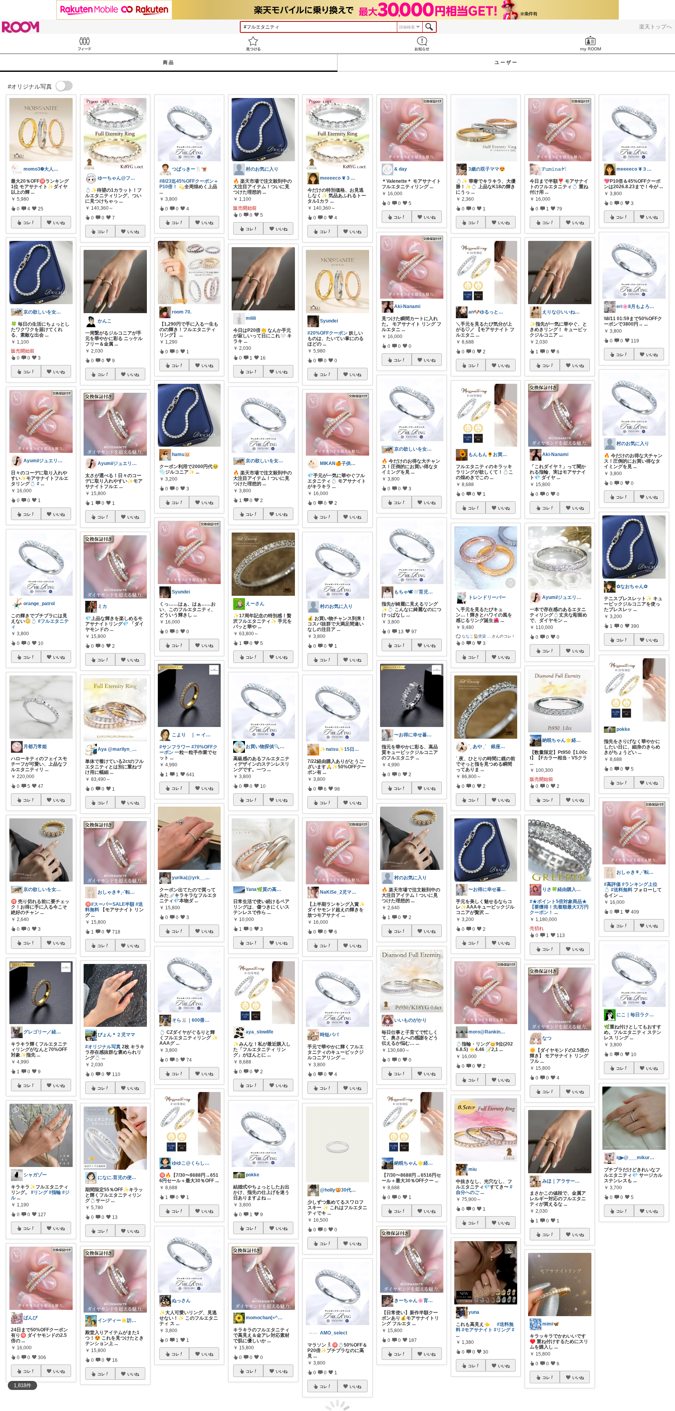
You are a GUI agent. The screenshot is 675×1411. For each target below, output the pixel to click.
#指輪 (55, 1192)
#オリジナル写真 (103, 1046)
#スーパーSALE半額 (112, 904)
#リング (39, 1192)
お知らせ (422, 43)
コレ (27, 222)
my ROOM (590, 43)
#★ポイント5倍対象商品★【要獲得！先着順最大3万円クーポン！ (559, 907)
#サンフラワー (174, 747)
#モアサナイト (477, 1330)
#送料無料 (621, 890)
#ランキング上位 (639, 884)
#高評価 (612, 884)
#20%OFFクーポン (327, 333)
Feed (84, 43)
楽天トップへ (655, 26)
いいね (59, 222)
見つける (253, 43)
